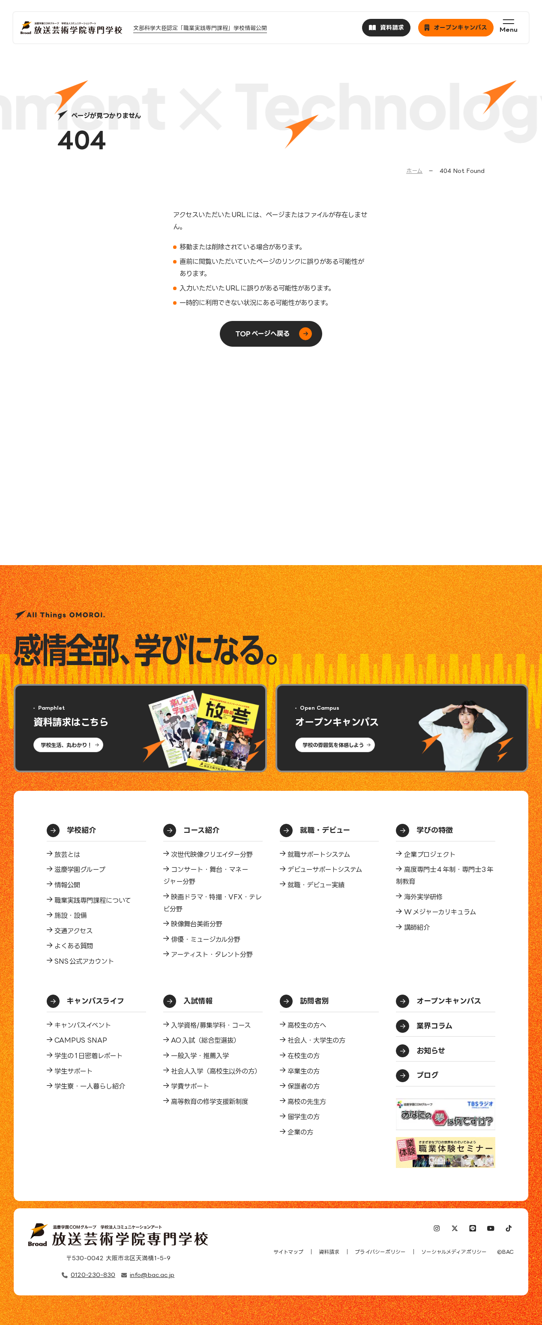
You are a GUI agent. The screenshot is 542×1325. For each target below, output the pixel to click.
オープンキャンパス (448, 1001)
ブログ (427, 1075)
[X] (455, 1229)
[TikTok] (508, 1229)
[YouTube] (491, 1229)
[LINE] (473, 1229)
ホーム (414, 171)
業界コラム (434, 1026)
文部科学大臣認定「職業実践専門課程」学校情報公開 (200, 28)
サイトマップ (288, 1252)
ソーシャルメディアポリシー (454, 1252)
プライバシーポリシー (380, 1252)
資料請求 (329, 1252)
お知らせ (430, 1051)
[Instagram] (437, 1229)
